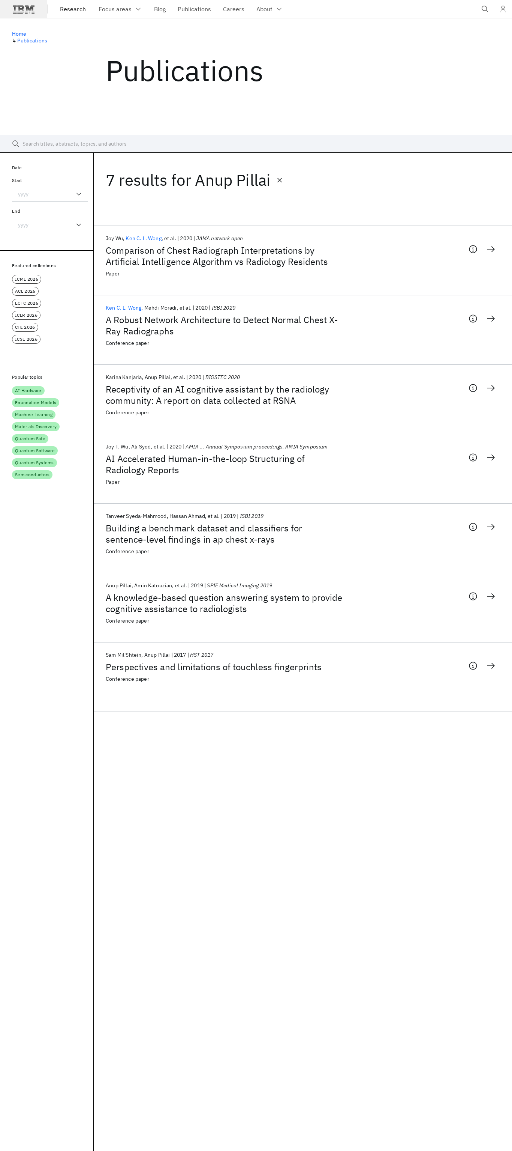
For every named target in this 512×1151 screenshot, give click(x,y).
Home (19, 33)
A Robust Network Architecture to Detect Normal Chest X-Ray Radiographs (222, 325)
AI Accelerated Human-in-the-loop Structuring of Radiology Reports (205, 464)
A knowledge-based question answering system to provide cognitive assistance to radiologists (224, 603)
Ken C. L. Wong (143, 238)
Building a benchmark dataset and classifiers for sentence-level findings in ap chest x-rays (204, 533)
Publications (32, 40)
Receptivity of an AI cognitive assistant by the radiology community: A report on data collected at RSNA (217, 395)
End (16, 211)
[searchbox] (256, 144)
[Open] (78, 194)
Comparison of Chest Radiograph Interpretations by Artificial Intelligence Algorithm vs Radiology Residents (217, 256)
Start (17, 180)
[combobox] (50, 194)
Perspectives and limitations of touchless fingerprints (214, 667)
